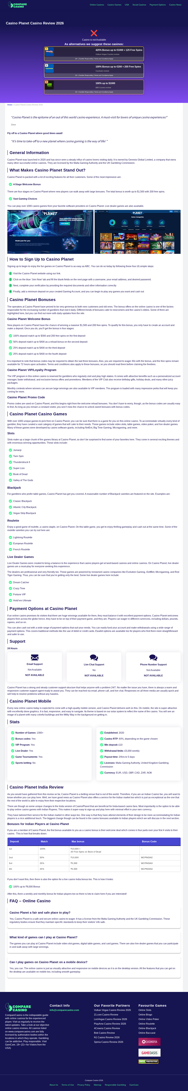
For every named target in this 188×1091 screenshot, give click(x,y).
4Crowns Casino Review (107, 1028)
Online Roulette (147, 1024)
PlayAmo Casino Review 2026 (110, 1024)
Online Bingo (145, 1014)
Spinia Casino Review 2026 (108, 1042)
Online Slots (145, 1010)
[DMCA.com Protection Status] (161, 1062)
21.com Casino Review (106, 1014)
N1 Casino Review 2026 (107, 1037)
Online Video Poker (149, 1019)
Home (9, 105)
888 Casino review (103, 88)
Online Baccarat (147, 1033)
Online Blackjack (147, 1028)
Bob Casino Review (104, 1033)
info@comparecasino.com (64, 1010)
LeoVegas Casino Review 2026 (110, 1019)
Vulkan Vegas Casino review (107, 54)
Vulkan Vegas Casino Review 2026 (112, 1010)
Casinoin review (102, 71)
